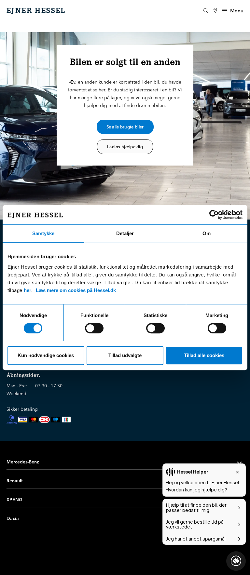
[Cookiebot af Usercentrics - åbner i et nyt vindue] (214, 215)
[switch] (94, 328)
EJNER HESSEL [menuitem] (36, 11)
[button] (125, 462)
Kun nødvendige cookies (46, 355)
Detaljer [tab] (125, 233)
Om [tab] (206, 233)
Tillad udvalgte (125, 355)
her (27, 290)
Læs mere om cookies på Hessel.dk (76, 290)
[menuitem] (215, 11)
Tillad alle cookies (204, 355)
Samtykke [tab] (43, 233)
